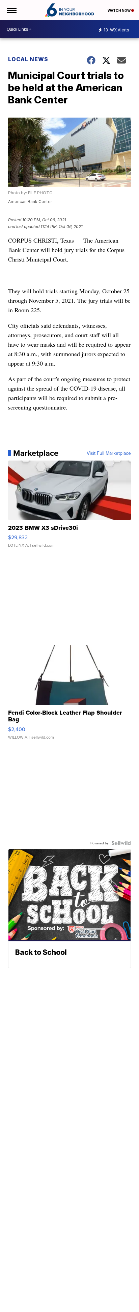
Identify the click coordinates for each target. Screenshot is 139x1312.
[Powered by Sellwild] (121, 843)
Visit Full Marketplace (109, 453)
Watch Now (119, 10)
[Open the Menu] (11, 10)
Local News (28, 59)
